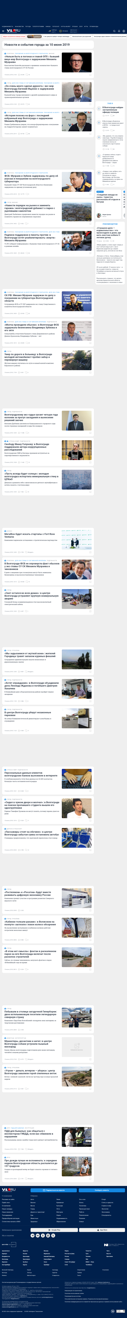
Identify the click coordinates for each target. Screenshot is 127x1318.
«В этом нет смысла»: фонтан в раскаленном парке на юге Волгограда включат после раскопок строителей (30, 954)
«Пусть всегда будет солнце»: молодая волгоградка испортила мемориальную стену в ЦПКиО (31, 476)
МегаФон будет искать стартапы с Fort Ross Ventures (29, 535)
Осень (81, 1202)
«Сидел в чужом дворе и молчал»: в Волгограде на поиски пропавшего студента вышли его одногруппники (31, 805)
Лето (58, 1209)
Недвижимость (7, 26)
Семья (81, 1221)
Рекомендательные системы (73, 1296)
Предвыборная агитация (10, 1218)
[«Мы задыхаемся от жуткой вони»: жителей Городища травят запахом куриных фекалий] (77, 659)
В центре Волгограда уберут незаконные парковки (27, 714)
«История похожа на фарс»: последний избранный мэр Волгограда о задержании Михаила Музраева (28, 118)
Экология (105, 1209)
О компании (6, 1206)
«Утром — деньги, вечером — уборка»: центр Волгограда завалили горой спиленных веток (30, 1072)
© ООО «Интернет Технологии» (34, 1311)
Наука (58, 1215)
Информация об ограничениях (73, 1290)
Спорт (104, 1199)
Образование (61, 1221)
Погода (28, 26)
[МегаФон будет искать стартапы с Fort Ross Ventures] (77, 540)
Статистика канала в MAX (11, 1221)
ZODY (81, 26)
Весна (33, 1206)
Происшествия (84, 1209)
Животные (34, 1218)
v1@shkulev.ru (23, 1296)
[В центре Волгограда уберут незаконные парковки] (77, 718)
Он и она (82, 1199)
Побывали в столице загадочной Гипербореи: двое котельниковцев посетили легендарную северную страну (30, 1014)
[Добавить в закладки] (90, 75)
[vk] (38, 1236)
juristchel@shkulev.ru (47, 1297)
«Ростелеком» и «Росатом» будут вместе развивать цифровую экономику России (27, 893)
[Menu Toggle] (3, 31)
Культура (59, 1206)
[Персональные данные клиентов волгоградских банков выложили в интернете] (77, 779)
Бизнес (33, 1202)
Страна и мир (106, 1206)
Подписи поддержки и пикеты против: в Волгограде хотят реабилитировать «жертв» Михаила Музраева (29, 238)
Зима (58, 1199)
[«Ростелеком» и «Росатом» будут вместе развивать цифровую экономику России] (77, 898)
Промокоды (94, 26)
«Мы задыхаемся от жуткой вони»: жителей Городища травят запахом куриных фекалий (29, 655)
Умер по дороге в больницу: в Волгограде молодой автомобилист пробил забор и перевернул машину (28, 357)
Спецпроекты (106, 1215)
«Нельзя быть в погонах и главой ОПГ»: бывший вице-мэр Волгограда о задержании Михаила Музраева (31, 59)
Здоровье (34, 1221)
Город (33, 1209)
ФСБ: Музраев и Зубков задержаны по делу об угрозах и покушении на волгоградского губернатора (31, 179)
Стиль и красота (107, 1202)
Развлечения (83, 1215)
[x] (53, 1236)
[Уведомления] (119, 31)
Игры (86, 26)
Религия (82, 1218)
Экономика (106, 1212)
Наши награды (7, 1209)
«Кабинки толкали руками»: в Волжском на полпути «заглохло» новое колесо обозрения (30, 923)
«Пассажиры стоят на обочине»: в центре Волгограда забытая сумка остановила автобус (31, 833)
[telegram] (33, 1236)
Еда (32, 1215)
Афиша (48, 26)
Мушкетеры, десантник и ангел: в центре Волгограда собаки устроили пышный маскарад (28, 1044)
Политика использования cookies (74, 1293)
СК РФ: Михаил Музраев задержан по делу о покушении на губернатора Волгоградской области (29, 298)
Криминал (60, 1202)
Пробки (75, 26)
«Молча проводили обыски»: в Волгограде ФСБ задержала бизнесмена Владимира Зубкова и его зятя (31, 327)
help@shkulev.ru (15, 1298)
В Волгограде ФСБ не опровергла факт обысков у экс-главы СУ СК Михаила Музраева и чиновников (31, 566)
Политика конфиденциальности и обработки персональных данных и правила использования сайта (93, 1301)
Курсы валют (66, 26)
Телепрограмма (38, 26)
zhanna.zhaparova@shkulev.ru (10, 1304)
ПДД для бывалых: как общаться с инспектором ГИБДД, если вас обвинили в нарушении (28, 1134)
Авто (32, 1199)
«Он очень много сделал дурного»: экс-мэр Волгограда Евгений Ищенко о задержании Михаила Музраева (29, 89)
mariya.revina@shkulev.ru (9, 1307)
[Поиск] (114, 31)
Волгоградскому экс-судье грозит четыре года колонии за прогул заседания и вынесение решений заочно (31, 417)
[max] (48, 1236)
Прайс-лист (6, 1202)
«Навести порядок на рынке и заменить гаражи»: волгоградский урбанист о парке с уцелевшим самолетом (29, 208)
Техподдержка (7, 1215)
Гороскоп (55, 26)
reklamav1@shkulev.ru (104, 1282)
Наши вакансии (7, 1212)
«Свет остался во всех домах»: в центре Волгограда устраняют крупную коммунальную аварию (31, 596)
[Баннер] (34, 36)
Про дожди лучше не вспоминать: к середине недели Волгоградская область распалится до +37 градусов (30, 1163)
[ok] (43, 1236)
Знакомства (19, 26)
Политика (82, 1206)
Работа (81, 1212)
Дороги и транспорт (38, 1212)
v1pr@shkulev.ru (91, 1288)
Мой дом (59, 1212)
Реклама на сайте (8, 1199)
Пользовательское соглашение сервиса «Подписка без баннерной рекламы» (86, 1299)
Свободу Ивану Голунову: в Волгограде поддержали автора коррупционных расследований (26, 447)
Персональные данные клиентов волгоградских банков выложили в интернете (30, 774)
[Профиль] (123, 31)
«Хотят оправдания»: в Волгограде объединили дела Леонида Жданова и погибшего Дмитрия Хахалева (31, 686)
